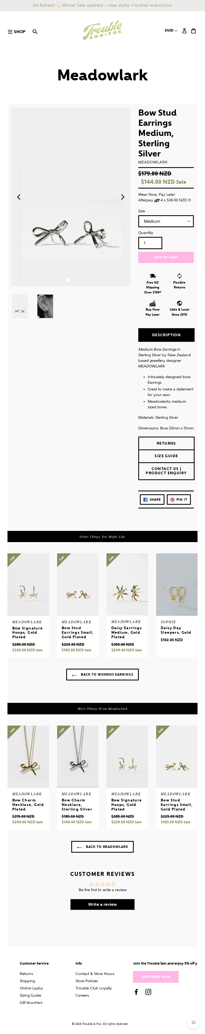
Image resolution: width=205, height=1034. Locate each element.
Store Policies (87, 981)
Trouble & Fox (91, 1024)
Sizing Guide (30, 995)
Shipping (27, 981)
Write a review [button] (102, 904)
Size (141, 211)
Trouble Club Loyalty (94, 988)
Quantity (145, 232)
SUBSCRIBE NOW (155, 977)
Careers (82, 995)
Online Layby (31, 988)
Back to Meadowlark (106, 847)
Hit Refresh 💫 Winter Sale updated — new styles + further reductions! (102, 5)
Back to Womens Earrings (106, 674)
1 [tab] (68, 279)
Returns (26, 974)
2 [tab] (73, 279)
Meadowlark (102, 75)
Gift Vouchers (31, 1002)
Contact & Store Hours (95, 974)
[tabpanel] (70, 197)
